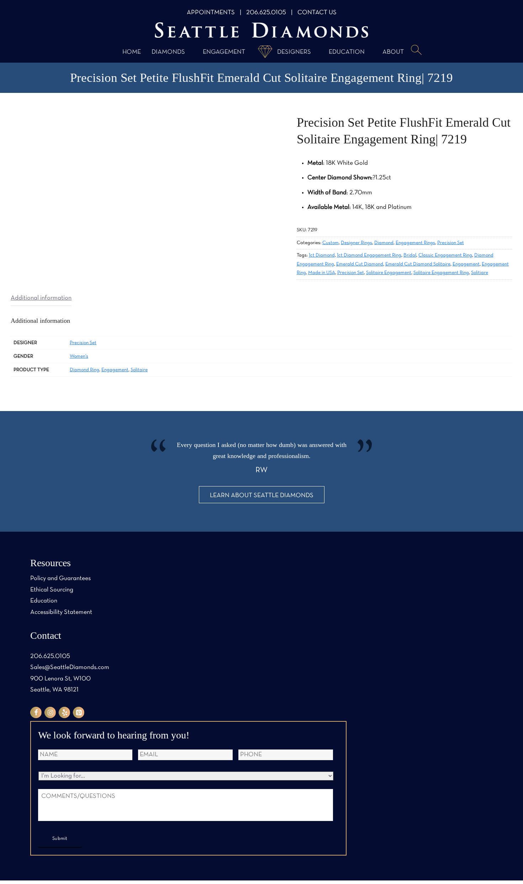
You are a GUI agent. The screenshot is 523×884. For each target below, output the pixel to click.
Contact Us (317, 13)
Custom (330, 243)
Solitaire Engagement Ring (441, 272)
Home (131, 52)
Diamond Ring (84, 370)
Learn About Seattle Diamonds (261, 496)
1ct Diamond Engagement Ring (369, 255)
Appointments (211, 13)
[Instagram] (50, 712)
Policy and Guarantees (60, 578)
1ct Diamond (322, 255)
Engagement (224, 52)
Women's (79, 356)
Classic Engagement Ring (445, 255)
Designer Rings (356, 243)
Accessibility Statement (61, 612)
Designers (294, 52)
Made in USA (321, 272)
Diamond (383, 243)
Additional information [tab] (41, 298)
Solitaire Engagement (388, 272)
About (393, 52)
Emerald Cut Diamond (359, 264)
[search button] (416, 50)
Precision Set (450, 243)
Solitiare (479, 272)
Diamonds (168, 52)
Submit (60, 838)
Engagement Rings (415, 243)
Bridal (409, 255)
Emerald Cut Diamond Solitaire (417, 264)
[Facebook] (36, 712)
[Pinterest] (78, 712)
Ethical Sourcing (51, 590)
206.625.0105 (266, 13)
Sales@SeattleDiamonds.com (69, 667)
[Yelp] (64, 712)
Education (347, 52)
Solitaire (139, 370)
